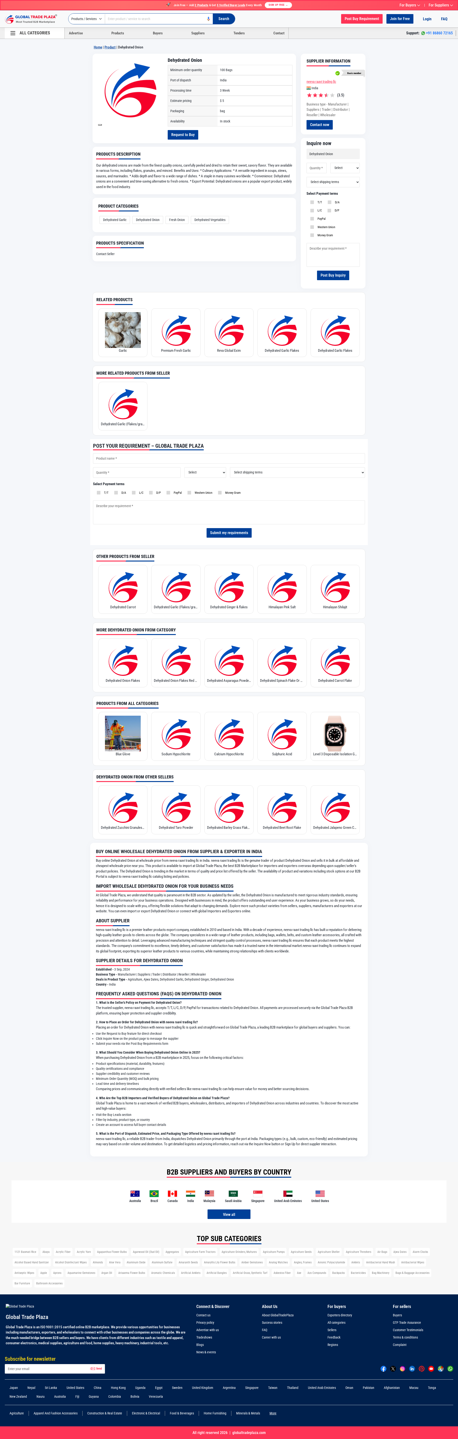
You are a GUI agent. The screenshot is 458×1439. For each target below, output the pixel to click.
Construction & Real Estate (104, 1413)
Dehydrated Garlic (114, 220)
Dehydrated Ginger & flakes (229, 607)
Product (110, 47)
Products (117, 33)
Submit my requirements (229, 532)
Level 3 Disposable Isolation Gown (335, 754)
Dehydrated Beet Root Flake (282, 827)
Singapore (252, 1388)
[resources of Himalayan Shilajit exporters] (335, 586)
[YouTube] (431, 1369)
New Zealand (18, 1396)
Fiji (77, 1396)
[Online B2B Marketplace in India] (34, 19)
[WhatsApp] (450, 1369)
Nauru (40, 1396)
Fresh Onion (177, 220)
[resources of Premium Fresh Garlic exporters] (175, 330)
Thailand (292, 1388)
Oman (349, 1388)
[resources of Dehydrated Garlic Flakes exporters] (282, 330)
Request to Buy (183, 134)
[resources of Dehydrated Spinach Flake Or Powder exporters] (282, 660)
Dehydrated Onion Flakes (123, 680)
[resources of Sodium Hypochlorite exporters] (175, 733)
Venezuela (156, 1396)
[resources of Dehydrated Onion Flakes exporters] (123, 660)
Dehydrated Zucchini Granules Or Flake (123, 827)
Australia (60, 1396)
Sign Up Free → (278, 4)
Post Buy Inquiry (333, 275)
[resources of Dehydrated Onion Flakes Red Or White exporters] (175, 660)
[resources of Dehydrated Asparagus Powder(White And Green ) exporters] (229, 660)
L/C (319, 210)
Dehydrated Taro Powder (176, 827)
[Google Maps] (441, 1369)
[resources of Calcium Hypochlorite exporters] (229, 733)
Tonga (432, 1388)
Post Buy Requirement (362, 18)
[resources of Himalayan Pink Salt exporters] (282, 586)
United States (75, 1388)
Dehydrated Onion (148, 220)
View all (229, 1214)
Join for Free (400, 18)
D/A (336, 202)
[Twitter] (393, 1369)
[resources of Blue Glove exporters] (123, 733)
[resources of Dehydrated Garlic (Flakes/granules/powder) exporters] (123, 403)
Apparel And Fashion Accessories (56, 1413)
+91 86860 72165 (439, 33)
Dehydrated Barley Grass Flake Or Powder (229, 827)
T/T (319, 202)
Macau (413, 1388)
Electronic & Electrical (146, 1413)
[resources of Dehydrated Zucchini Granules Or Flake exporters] (123, 807)
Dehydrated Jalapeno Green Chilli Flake (335, 827)
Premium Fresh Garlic (176, 350)
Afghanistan (392, 1388)
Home (98, 47)
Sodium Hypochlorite (175, 754)
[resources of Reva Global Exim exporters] (229, 330)
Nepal (31, 1388)
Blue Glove (123, 754)
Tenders (239, 33)
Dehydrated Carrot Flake (335, 680)
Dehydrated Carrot (123, 607)
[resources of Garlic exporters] (123, 330)
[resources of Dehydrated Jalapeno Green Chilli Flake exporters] (335, 807)
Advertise (76, 33)
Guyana (94, 1396)
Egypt (158, 1388)
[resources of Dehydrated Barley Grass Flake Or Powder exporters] (229, 807)
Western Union (325, 227)
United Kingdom (202, 1388)
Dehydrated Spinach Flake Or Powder (282, 680)
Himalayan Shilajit (335, 607)
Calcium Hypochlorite (229, 754)
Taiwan (272, 1388)
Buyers (158, 33)
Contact (279, 33)
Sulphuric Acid (282, 754)
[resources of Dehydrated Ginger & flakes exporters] (229, 586)
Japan (14, 1388)
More (273, 1413)
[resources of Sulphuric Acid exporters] (282, 733)
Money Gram (324, 235)
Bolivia (134, 1396)
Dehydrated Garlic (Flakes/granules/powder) (123, 424)
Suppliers (198, 33)
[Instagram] (403, 1369)
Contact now (319, 124)
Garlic (123, 350)
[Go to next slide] (100, 125)
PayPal (321, 219)
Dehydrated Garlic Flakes (282, 350)
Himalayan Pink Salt (282, 607)
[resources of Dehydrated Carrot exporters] (123, 586)
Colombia (114, 1396)
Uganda (140, 1388)
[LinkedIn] (412, 1369)
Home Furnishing (215, 1413)
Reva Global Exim (229, 350)
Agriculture (17, 1413)
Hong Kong (118, 1388)
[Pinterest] (422, 1369)
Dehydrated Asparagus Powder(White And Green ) (229, 680)
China (97, 1388)
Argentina (229, 1388)
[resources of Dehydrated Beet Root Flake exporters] (282, 807)
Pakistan (368, 1388)
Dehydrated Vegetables (209, 220)
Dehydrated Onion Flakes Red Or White (176, 680)
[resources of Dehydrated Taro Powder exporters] (175, 807)
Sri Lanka (51, 1388)
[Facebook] (383, 1369)
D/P (336, 210)
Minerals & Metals (248, 1413)
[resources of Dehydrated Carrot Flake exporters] (335, 660)
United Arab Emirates (322, 1388)
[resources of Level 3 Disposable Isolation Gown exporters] (335, 733)
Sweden (177, 1388)
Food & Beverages (182, 1413)
